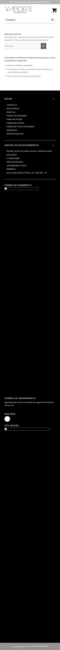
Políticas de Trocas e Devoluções (20, 126)
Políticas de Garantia (15, 123)
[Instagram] (7, 419)
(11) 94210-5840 (13, 158)
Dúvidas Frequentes (15, 133)
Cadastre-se (12, 105)
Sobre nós (11, 112)
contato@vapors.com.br (17, 165)
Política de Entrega (14, 119)
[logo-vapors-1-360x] (18, 9)
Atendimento (12, 130)
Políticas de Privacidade (17, 115)
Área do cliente (13, 108)
